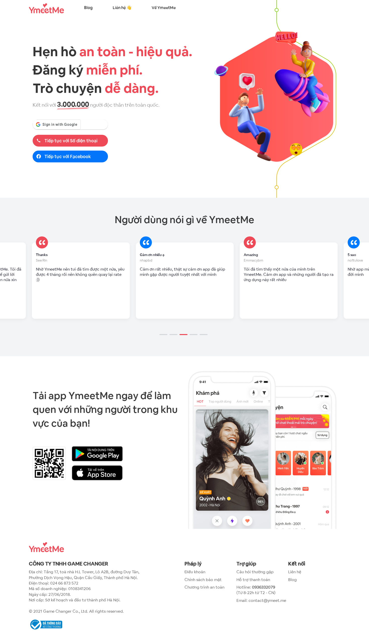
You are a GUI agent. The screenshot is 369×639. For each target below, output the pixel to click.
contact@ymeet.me (267, 600)
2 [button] (174, 327)
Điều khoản (194, 571)
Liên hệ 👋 (122, 7)
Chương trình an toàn (204, 587)
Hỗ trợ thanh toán (253, 579)
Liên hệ (294, 571)
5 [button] (205, 327)
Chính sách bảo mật (203, 579)
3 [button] (184, 327)
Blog (88, 7)
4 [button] (195, 327)
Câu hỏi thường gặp (255, 571)
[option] (81, 280)
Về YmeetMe (164, 7)
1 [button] (164, 327)
